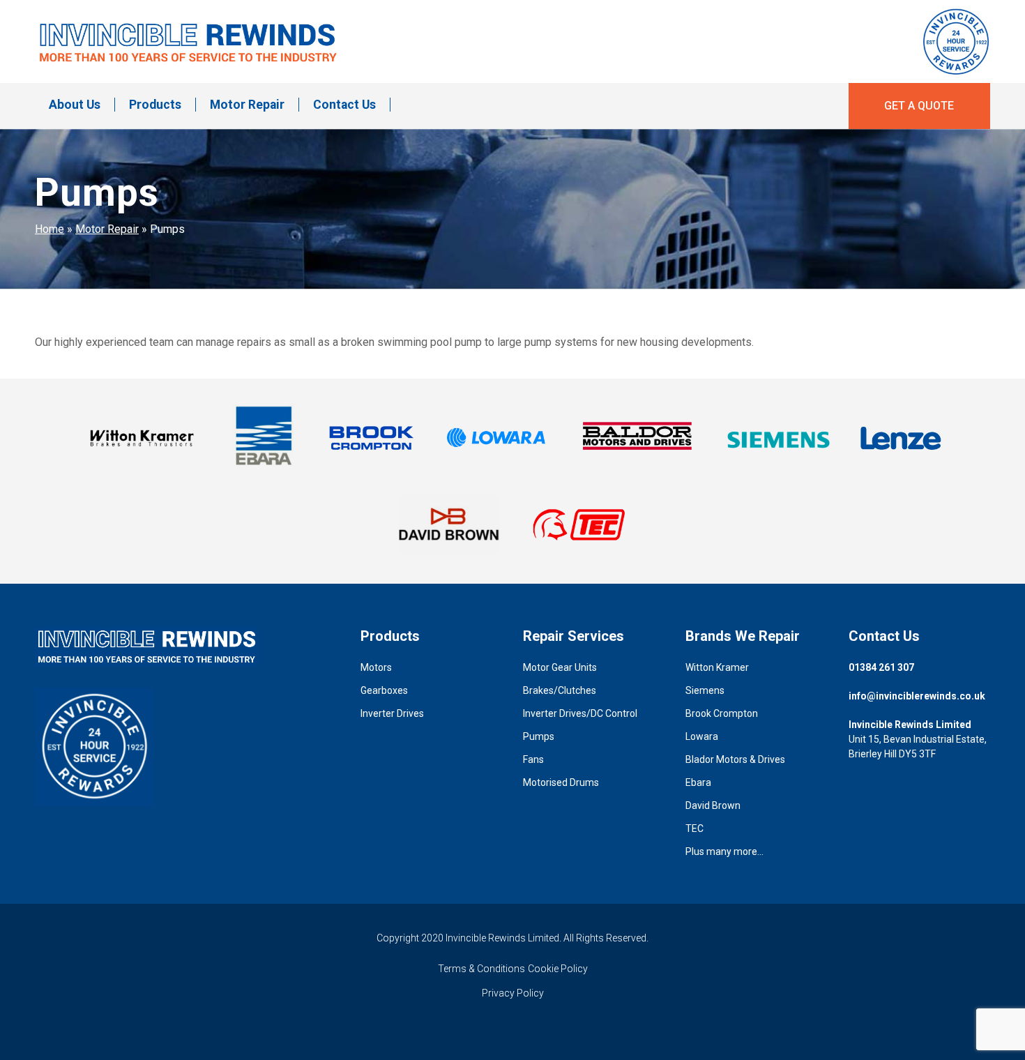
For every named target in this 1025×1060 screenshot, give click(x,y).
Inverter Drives (392, 713)
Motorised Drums (561, 782)
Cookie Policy (558, 968)
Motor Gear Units (560, 667)
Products (155, 105)
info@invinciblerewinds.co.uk (917, 696)
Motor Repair (247, 105)
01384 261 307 (881, 667)
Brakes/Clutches (559, 690)
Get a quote (919, 105)
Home (49, 229)
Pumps (538, 736)
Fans (533, 759)
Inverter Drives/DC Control (580, 713)
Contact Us (344, 105)
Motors (376, 667)
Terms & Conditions (481, 968)
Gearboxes (384, 690)
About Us (74, 105)
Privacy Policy (513, 993)
